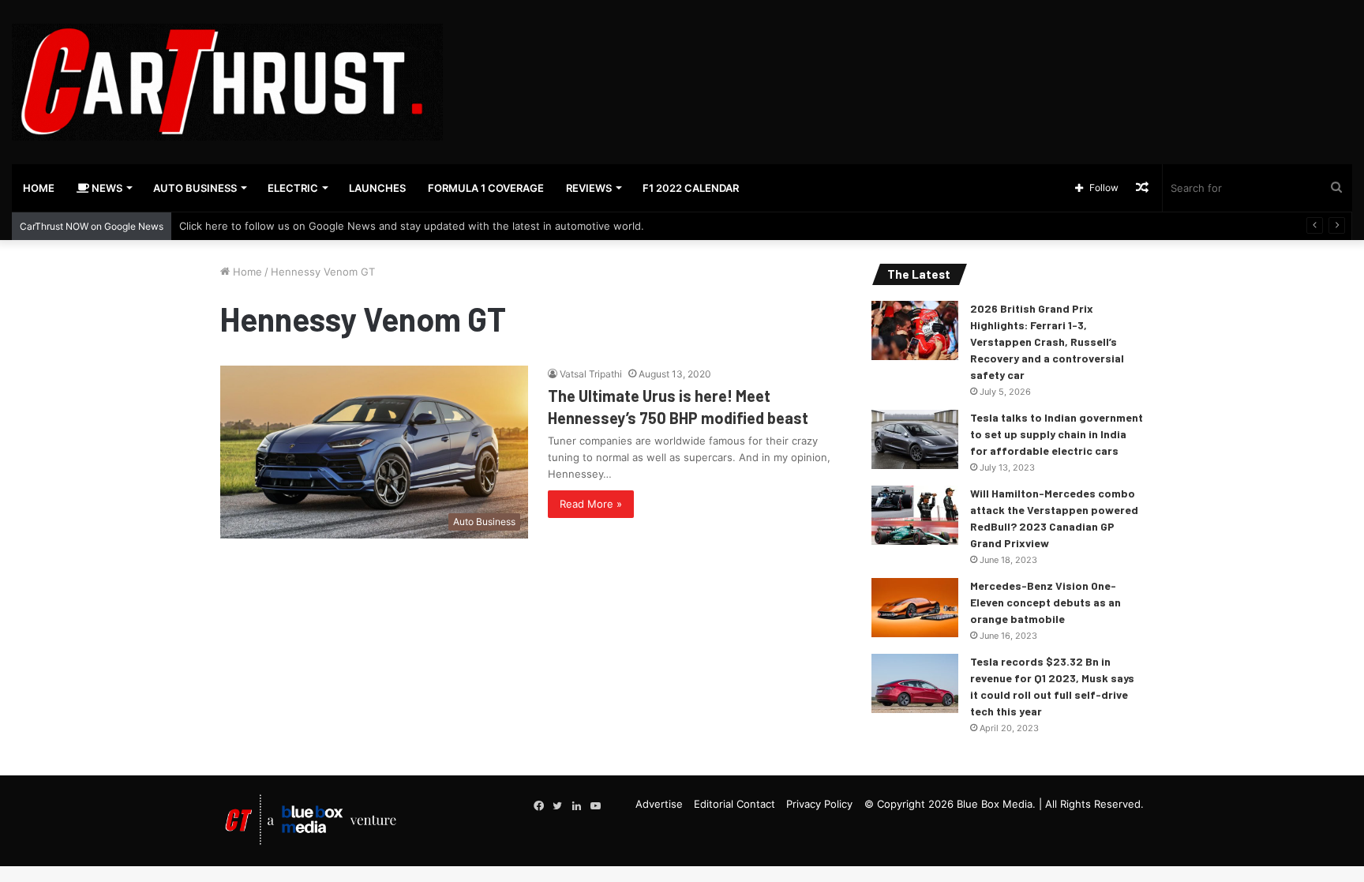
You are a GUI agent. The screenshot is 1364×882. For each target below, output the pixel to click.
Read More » (591, 503)
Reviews (589, 188)
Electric (293, 188)
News (105, 188)
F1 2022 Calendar (691, 188)
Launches (377, 188)
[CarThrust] (227, 82)
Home (38, 188)
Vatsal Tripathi (591, 374)
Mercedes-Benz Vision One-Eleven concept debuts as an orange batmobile (1045, 602)
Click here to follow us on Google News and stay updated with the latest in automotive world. (411, 226)
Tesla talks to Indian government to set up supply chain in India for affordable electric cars (1056, 434)
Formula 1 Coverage (486, 188)
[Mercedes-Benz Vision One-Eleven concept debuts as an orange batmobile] (914, 607)
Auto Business (195, 188)
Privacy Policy (819, 804)
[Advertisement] (909, 51)
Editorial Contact (734, 804)
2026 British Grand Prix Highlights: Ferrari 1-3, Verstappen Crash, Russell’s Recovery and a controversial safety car (1047, 341)
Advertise (659, 804)
